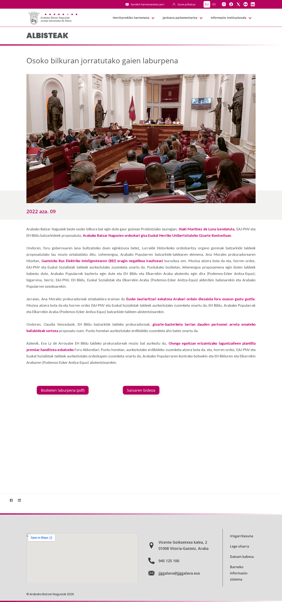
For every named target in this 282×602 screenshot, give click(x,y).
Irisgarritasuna (241, 536)
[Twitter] (3, 500)
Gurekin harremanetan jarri (147, 4)
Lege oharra (239, 546)
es (214, 4)
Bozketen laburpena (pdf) (62, 390)
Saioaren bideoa (141, 390)
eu (207, 4)
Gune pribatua (186, 4)
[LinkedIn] (19, 500)
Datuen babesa (242, 556)
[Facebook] (11, 500)
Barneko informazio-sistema (239, 573)
